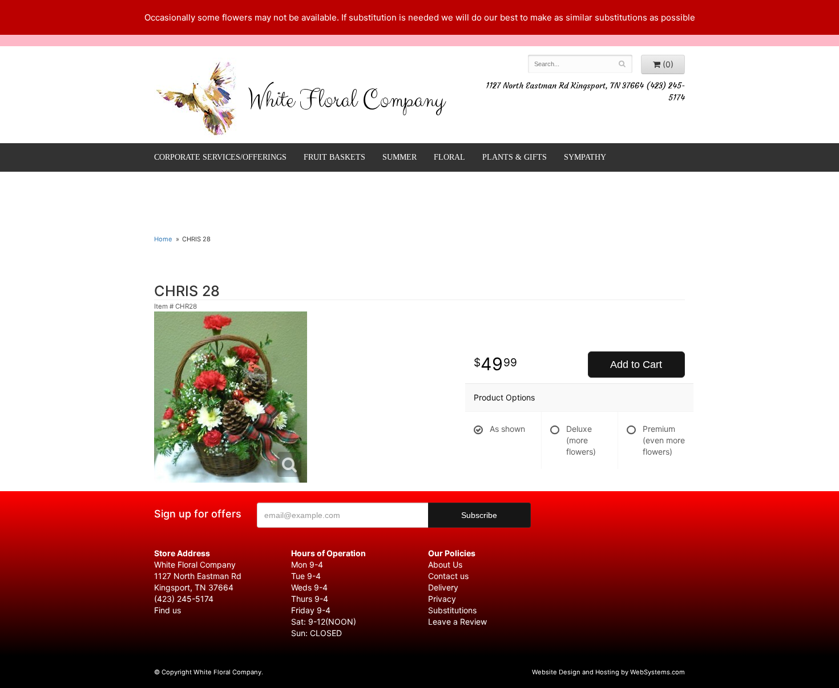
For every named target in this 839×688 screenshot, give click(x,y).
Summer (399, 157)
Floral (449, 157)
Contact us (448, 576)
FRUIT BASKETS (334, 157)
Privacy (442, 599)
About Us (445, 564)
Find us (167, 610)
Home (163, 239)
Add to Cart (636, 364)
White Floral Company (346, 103)
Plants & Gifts (514, 157)
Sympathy (585, 157)
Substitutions (452, 610)
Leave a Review (457, 621)
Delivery (443, 587)
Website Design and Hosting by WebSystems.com (608, 672)
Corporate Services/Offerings (220, 157)
